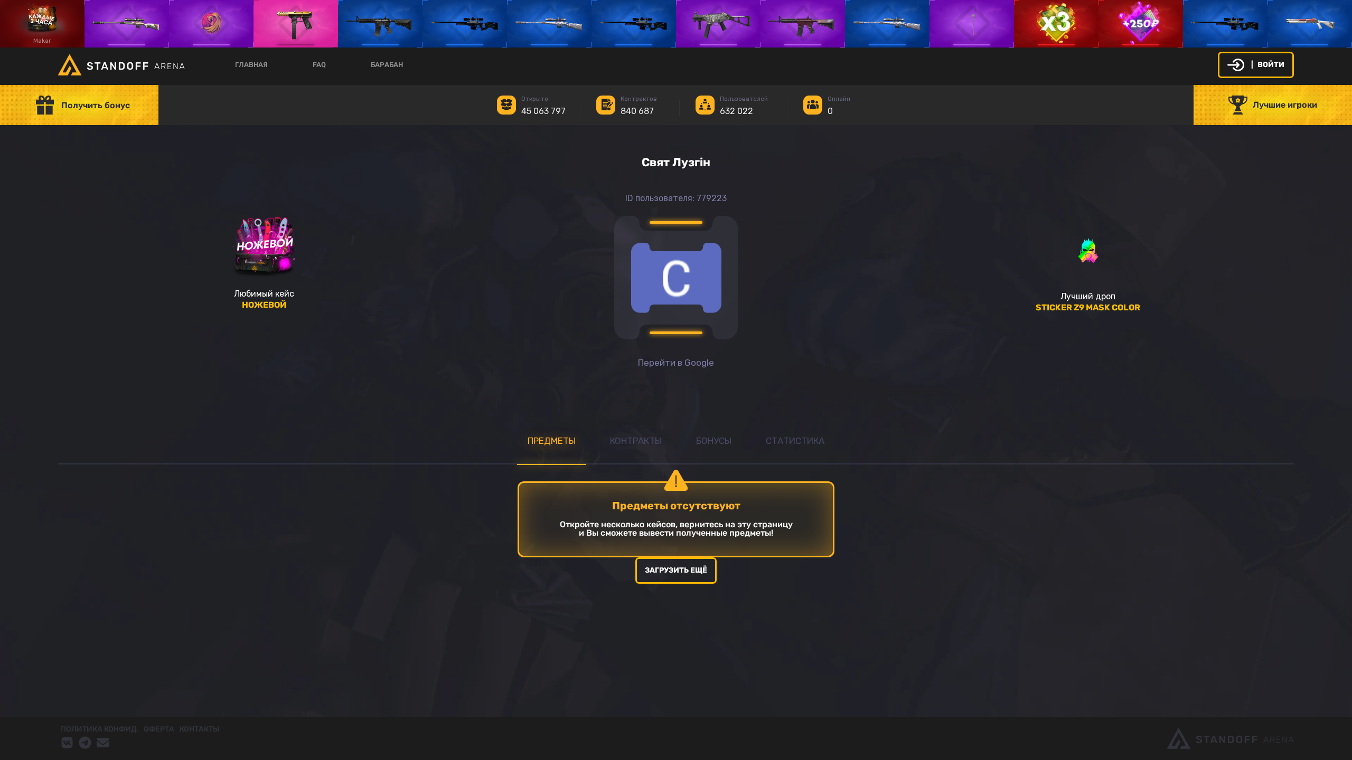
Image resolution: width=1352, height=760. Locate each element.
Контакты (199, 729)
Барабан (387, 65)
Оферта (159, 729)
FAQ (319, 65)
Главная (251, 65)
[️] (1056, 24)
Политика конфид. (99, 729)
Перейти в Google (676, 362)
